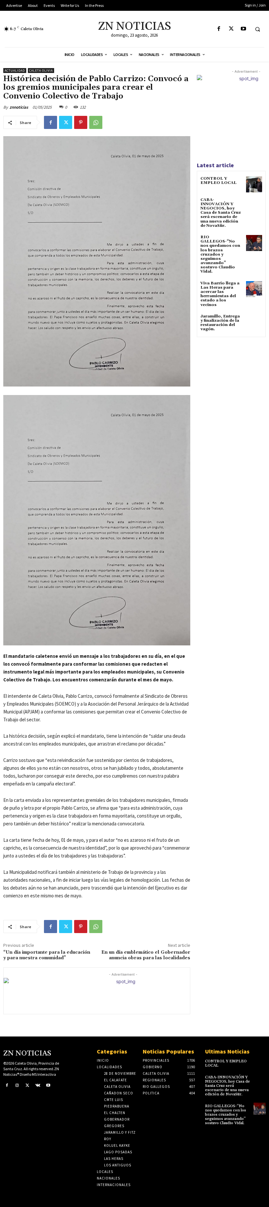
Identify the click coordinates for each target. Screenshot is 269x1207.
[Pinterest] (80, 122)
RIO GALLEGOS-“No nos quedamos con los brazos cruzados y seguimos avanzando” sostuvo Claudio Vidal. (220, 254)
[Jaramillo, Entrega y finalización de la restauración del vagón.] (254, 322)
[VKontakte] (38, 1085)
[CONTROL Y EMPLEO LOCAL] (254, 184)
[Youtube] (243, 29)
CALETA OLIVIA (41, 70)
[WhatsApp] (95, 122)
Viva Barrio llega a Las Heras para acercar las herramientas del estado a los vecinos (219, 294)
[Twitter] (231, 29)
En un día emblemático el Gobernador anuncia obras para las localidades (145, 955)
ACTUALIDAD (15, 70)
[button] (257, 29)
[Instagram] (17, 1085)
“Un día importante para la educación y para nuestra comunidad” (46, 955)
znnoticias (19, 107)
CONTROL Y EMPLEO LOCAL (218, 180)
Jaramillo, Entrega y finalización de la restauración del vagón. (220, 323)
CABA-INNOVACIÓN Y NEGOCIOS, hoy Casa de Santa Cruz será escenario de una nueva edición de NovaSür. (220, 212)
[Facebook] (219, 29)
